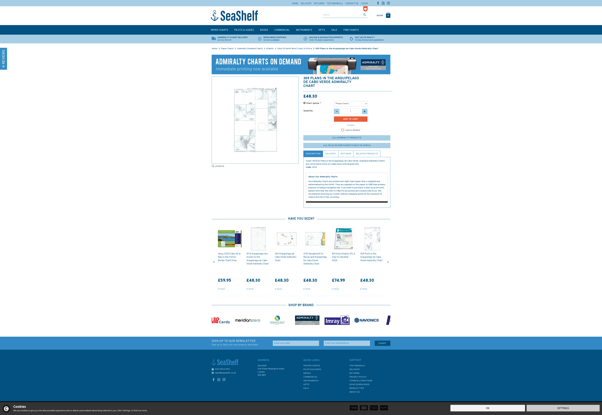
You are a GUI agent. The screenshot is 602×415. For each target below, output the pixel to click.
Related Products (367, 153)
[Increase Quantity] (364, 111)
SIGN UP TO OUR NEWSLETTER (235, 342)
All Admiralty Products (346, 137)
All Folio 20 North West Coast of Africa (347, 145)
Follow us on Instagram (388, 3)
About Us (354, 392)
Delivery (330, 153)
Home (295, 3)
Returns (346, 153)
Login (364, 3)
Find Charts (351, 30)
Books (307, 373)
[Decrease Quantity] (336, 111)
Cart (377, 14)
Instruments (311, 380)
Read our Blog (383, 3)
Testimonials (357, 365)
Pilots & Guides (312, 369)
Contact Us (351, 3)
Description (313, 153)
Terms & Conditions (360, 380)
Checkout (388, 14)
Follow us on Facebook (378, 3)
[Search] (365, 15)
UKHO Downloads (359, 384)
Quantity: (308, 111)
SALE (306, 388)
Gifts (306, 384)
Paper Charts (311, 365)
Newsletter (356, 388)
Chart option (313, 103)
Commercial (310, 377)
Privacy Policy (358, 377)
